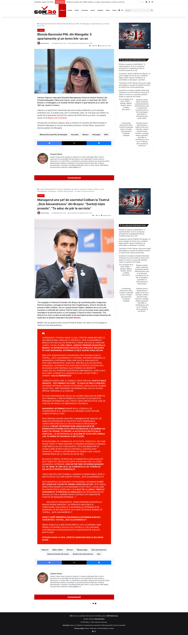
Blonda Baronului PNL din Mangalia (54, 135)
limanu (86, 135)
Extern (77, 10)
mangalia (96, 135)
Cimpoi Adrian (45, 43)
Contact (86, 628)
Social (93, 10)
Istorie (114, 10)
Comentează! (74, 178)
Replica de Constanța (57, 118)
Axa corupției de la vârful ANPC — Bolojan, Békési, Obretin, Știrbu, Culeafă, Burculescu (126, 104)
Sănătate (100, 10)
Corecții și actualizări (119, 625)
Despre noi (72, 625)
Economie (85, 10)
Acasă (41, 24)
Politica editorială (106, 625)
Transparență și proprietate (92, 625)
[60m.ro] (45, 10)
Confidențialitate (103, 628)
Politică (62, 10)
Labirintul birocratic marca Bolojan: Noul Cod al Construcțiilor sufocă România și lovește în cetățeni (103, 2)
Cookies (111, 628)
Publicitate (93, 628)
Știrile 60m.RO (50, 24)
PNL (106, 135)
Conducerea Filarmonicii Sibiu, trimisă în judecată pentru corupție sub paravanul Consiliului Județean (126, 129)
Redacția (79, 625)
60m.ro (88, 622)
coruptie (75, 135)
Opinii (108, 10)
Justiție (69, 10)
